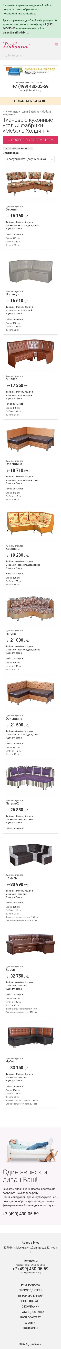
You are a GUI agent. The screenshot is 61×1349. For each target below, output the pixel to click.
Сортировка (11, 153)
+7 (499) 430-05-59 (30, 86)
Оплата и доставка (30, 1312)
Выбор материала (30, 1295)
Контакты (30, 1328)
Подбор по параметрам (32, 140)
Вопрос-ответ (30, 1317)
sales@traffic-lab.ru (15, 32)
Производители (30, 1290)
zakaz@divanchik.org (30, 90)
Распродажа (30, 1285)
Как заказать (30, 1301)
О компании (30, 1306)
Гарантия (30, 1323)
